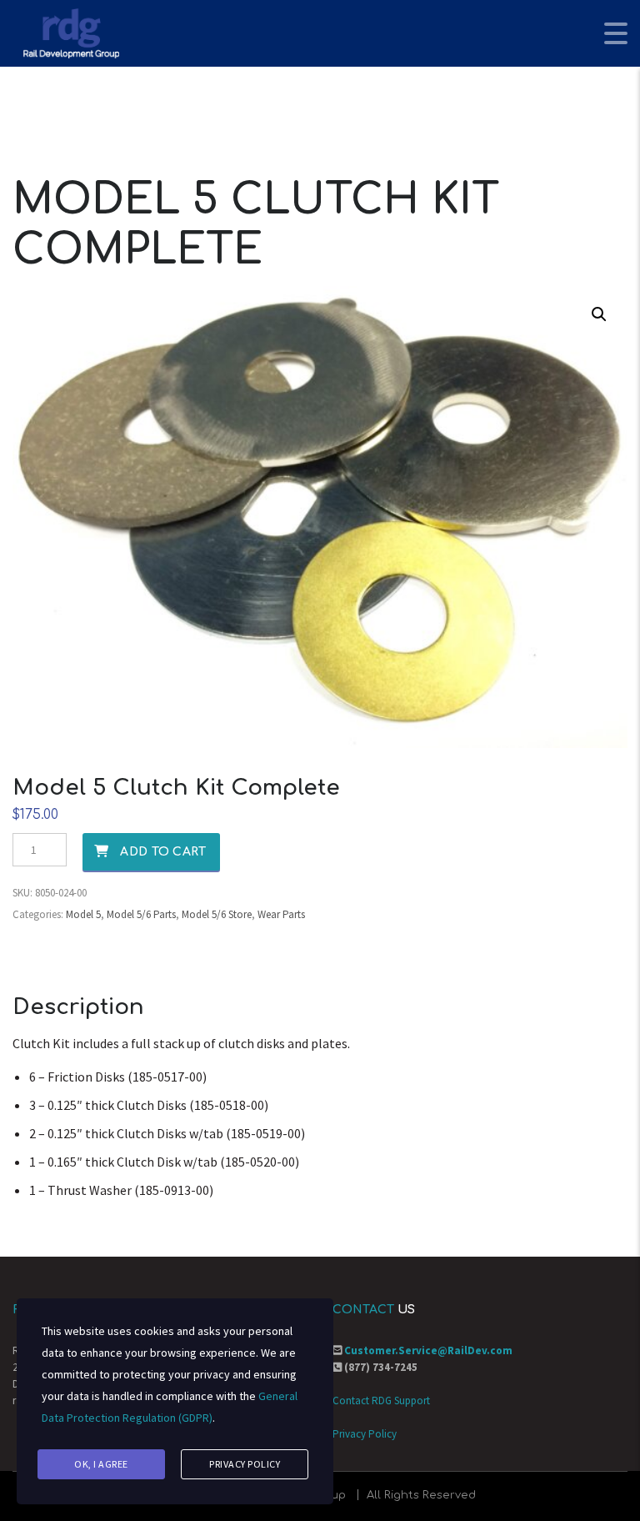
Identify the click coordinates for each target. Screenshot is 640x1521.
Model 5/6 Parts (141, 914)
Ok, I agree (101, 1464)
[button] (599, 314)
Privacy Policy (364, 1434)
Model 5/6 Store (217, 914)
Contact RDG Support (381, 1400)
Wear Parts (281, 914)
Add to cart (163, 852)
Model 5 (83, 914)
